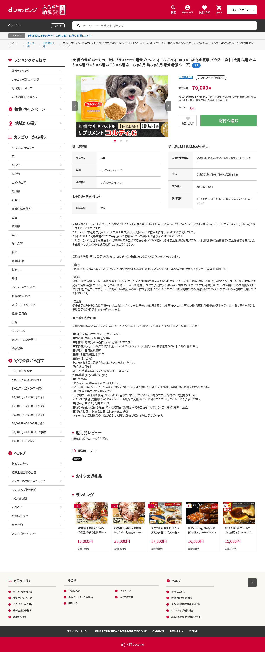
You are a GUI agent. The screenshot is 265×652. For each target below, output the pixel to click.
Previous (75, 106)
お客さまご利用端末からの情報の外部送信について (121, 631)
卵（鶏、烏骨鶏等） (22, 208)
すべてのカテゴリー (23, 147)
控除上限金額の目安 (24, 472)
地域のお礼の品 (21, 296)
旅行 (14, 278)
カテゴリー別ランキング (25, 79)
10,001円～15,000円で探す (28, 397)
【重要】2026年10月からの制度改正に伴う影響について (60, 35)
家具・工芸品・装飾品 (24, 339)
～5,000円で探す (22, 371)
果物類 (16, 174)
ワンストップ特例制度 (24, 490)
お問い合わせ (20, 516)
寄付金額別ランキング (24, 97)
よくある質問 (19, 498)
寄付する (72, 603)
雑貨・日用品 (19, 313)
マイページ (187, 12)
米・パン (16, 165)
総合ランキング (20, 71)
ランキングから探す (23, 591)
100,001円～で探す (23, 441)
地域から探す (26, 123)
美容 (14, 322)
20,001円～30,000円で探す (28, 414)
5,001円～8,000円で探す (27, 380)
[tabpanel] (121, 106)
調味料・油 (18, 261)
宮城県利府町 (186, 77)
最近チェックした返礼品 (80, 597)
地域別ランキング (22, 88)
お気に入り (204, 12)
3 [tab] (127, 141)
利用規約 (17, 524)
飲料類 (16, 226)
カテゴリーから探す (23, 604)
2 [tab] (121, 141)
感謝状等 (17, 348)
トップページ (13, 44)
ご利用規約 (158, 631)
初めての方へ (20, 463)
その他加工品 (49, 44)
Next (168, 106)
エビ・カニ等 (19, 182)
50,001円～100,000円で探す (29, 432)
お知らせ (17, 507)
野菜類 (16, 200)
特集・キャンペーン (29, 109)
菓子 (14, 235)
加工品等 (30, 44)
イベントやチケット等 (24, 287)
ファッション (18, 331)
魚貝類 (16, 191)
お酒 (14, 217)
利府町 (77, 459)
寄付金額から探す (22, 610)
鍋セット (16, 270)
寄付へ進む (228, 120)
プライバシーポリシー (24, 533)
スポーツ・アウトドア (23, 305)
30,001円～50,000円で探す (28, 423)
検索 (173, 12)
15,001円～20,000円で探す (28, 406)
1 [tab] (115, 141)
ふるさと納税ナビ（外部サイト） (186, 616)
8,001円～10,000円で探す (27, 388)
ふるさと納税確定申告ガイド (28, 481)
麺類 (14, 252)
